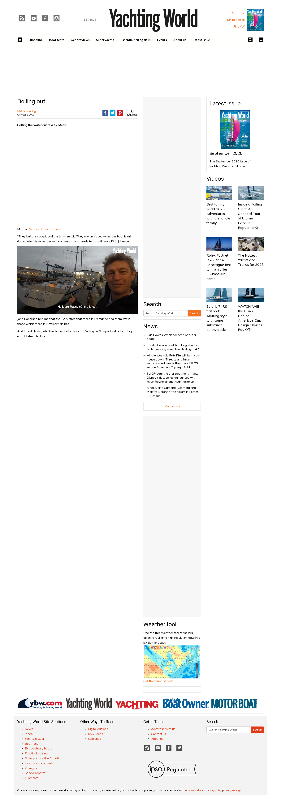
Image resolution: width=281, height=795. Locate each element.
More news (172, 406)
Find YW (239, 26)
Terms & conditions (194, 790)
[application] (77, 280)
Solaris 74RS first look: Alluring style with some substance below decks (217, 318)
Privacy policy (214, 790)
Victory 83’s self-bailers (45, 229)
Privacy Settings (232, 790)
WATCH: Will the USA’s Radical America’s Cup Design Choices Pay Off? (250, 318)
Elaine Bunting (26, 111)
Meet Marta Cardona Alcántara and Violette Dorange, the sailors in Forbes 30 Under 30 (173, 392)
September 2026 (226, 153)
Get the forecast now (158, 681)
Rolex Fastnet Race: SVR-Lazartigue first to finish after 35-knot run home (218, 267)
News (150, 326)
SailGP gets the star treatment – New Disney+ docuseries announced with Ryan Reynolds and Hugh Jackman (172, 377)
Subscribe (238, 13)
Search (194, 313)
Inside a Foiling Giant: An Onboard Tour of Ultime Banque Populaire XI (250, 216)
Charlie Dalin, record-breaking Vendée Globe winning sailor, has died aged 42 (173, 347)
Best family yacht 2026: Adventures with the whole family (218, 213)
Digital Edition (236, 20)
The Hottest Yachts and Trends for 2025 (251, 260)
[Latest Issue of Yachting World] (255, 20)
